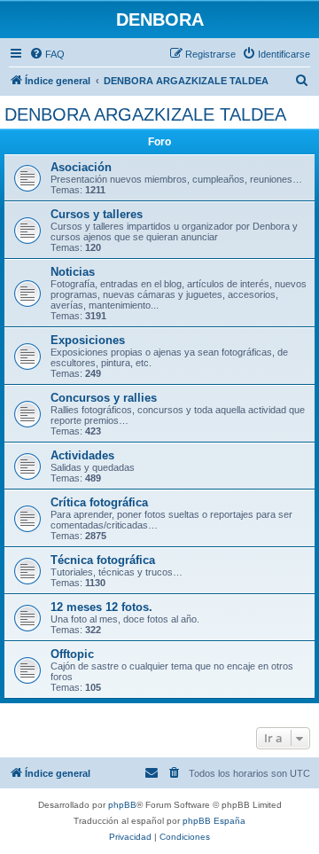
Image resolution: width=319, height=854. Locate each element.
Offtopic (72, 654)
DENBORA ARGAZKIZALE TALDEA (145, 114)
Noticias (73, 271)
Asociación (81, 167)
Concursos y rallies (104, 397)
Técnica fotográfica (103, 560)
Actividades (82, 455)
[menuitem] (47, 54)
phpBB (122, 805)
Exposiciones (88, 340)
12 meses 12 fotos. (101, 607)
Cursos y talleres (97, 214)
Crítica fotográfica (99, 502)
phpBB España (214, 821)
